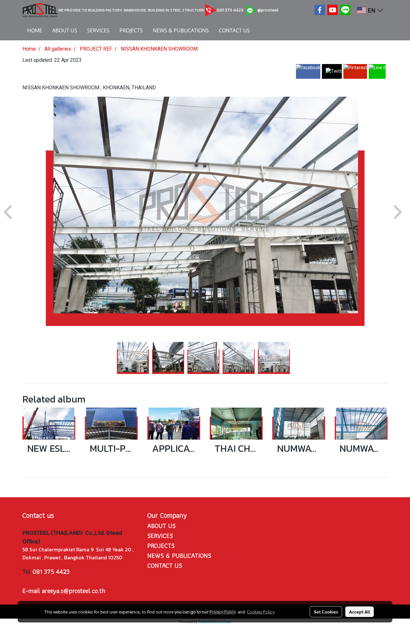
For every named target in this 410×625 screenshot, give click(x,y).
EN (371, 10)
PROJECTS (131, 30)
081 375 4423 (230, 10)
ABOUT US (64, 30)
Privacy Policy (222, 611)
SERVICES (98, 30)
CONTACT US (234, 30)
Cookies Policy (261, 611)
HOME (34, 30)
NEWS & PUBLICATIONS (181, 30)
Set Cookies (326, 611)
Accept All (359, 611)
